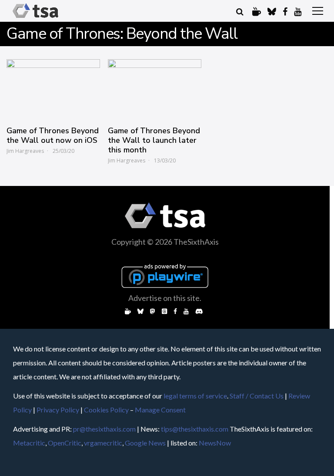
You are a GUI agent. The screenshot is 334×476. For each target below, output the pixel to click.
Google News (145, 443)
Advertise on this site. (164, 298)
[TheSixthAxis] (35, 18)
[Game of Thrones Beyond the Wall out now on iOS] (53, 88)
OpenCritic (64, 443)
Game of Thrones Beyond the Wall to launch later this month (154, 140)
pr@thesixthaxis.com (104, 429)
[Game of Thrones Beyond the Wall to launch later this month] (154, 88)
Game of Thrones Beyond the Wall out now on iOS (53, 135)
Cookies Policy (106, 409)
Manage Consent (160, 409)
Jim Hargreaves (25, 151)
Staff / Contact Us (257, 396)
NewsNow (215, 443)
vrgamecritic (103, 443)
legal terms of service (195, 396)
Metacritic (29, 443)
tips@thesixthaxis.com (194, 429)
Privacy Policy (58, 409)
